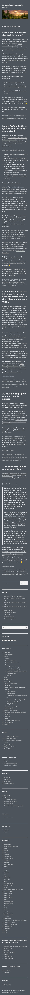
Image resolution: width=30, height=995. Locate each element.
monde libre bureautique (16, 384)
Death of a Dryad (8, 864)
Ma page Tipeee (8, 803)
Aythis (5, 852)
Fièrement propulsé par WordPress (10, 992)
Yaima (5, 930)
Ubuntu (9, 368)
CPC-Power (7, 970)
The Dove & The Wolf (10, 922)
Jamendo (6, 954)
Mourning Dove (8, 901)
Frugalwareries (11, 693)
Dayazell (6, 862)
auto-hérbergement (20, 280)
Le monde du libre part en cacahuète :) (16, 687)
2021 (14, 280)
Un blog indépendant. (10, 619)
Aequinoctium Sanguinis (11, 846)
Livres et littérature (10, 660)
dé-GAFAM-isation (15, 282)
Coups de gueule (20, 379)
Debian (22, 363)
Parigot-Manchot (9, 745)
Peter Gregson (8, 912)
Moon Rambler (8, 897)
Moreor (6, 899)
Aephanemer (7, 844)
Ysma (5, 932)
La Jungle (6, 887)
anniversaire (7, 571)
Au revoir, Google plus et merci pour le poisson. (14, 396)
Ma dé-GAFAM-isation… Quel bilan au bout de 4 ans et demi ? (14, 129)
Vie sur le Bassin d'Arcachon (12, 720)
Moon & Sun (7, 895)
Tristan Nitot (7, 749)
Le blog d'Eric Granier (10, 738)
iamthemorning (8, 883)
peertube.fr (5, 234)
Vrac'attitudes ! (8, 722)
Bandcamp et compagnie (14, 667)
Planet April (7, 984)
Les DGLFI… (7, 614)
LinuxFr (6, 830)
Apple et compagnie (11, 683)
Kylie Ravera (7, 779)
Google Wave (21, 413)
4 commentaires (17, 460)
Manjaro (15, 366)
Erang (5, 869)
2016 (11, 280)
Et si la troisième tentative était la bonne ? (14, 33)
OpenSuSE (22, 366)
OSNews (6, 832)
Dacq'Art (6, 761)
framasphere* (18, 571)
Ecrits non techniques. (10, 612)
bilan (3, 282)
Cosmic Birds (7, 856)
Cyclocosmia (7, 860)
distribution (5, 383)
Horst (5, 881)
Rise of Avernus (8, 914)
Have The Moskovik (9, 952)
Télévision (7, 716)
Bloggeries (17, 279)
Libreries (4, 116)
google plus (24, 457)
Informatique (18, 115)
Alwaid (6, 850)
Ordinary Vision (8, 903)
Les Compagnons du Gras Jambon (13, 889)
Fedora (4, 366)
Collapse (6, 854)
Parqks (6, 908)
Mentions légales (9, 616)
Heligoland (7, 877)
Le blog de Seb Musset (10, 799)
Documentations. (9, 610)
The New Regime (9, 926)
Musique (7, 665)
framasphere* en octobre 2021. (17, 50)
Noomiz (9, 675)
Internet (24, 115)
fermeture (9, 457)
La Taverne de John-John (11, 736)
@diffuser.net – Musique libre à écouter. (15, 946)
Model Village (8, 893)
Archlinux (10, 366)
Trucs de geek (10, 116)
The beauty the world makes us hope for (15, 920)
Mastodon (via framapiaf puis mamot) (15, 87)
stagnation (9, 386)
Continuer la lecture (8, 376)
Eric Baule (6, 871)
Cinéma (7, 658)
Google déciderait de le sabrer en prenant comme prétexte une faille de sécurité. (14, 422)
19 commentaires (11, 285)
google (19, 457)
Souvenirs (7, 714)
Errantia (6, 873)
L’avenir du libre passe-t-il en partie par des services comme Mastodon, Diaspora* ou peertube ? (15, 296)
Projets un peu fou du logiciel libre (16, 700)
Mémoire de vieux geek (12, 706)
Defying (6, 866)
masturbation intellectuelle (15, 459)
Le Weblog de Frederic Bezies (9, 990)
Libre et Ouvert (8, 818)
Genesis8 (6, 972)
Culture (6, 656)
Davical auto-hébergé (18, 218)
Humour (6, 679)
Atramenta (7, 777)
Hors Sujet (7, 879)
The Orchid (7, 928)
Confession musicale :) (13, 669)
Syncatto (6, 916)
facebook (4, 283)
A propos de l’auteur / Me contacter (14, 596)
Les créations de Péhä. (10, 765)
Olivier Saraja (7, 781)
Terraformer (7, 918)
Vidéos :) (6, 718)
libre (16, 383)
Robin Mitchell (8, 956)
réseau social (21, 118)
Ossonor (6, 906)
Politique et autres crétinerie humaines (15, 712)
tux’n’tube (13, 234)
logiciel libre (19, 573)
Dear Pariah (7, 795)
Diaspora (17, 116)
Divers (5, 677)
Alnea (5, 848)
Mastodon (21, 283)
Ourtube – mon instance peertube (13, 805)
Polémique (7, 724)
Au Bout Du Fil (8, 948)
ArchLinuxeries (11, 691)
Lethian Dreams (8, 891)
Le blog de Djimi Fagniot (11, 763)
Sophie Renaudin (9, 783)
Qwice (5, 91)
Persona (6, 910)
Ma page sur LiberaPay (10, 801)
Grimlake (6, 875)
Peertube (25, 384)
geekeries (21, 116)
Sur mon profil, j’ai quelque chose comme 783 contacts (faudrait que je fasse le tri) (14, 552)
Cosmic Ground (8, 858)
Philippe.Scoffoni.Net (10, 747)
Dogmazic (7, 950)
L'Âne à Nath (7, 797)
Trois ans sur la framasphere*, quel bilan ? (14, 467)
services (4, 386)
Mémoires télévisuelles (11, 663)
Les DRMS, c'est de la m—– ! (12, 710)
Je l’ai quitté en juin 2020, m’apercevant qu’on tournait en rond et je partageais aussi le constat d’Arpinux (14, 189)
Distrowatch (5, 353)
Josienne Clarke (8, 885)
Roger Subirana (8, 958)
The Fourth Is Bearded (10, 924)
